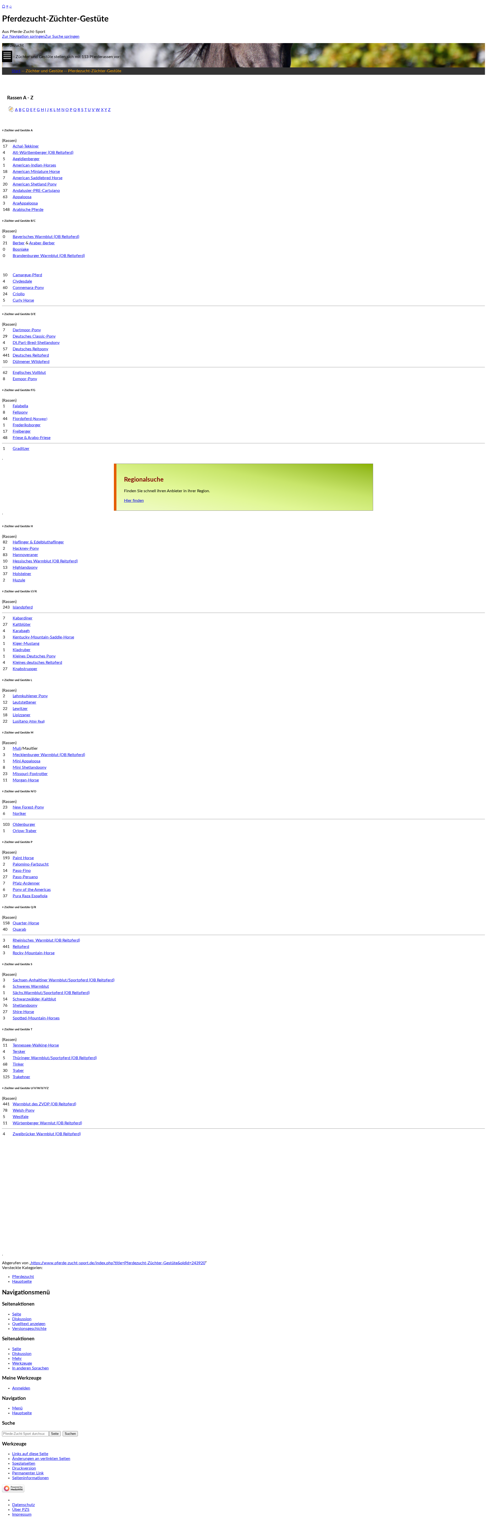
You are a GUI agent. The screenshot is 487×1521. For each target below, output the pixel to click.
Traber (18, 1071)
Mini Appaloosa (26, 761)
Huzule (19, 580)
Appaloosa (22, 197)
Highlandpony (25, 567)
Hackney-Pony (26, 548)
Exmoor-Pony (25, 379)
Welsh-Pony (23, 1110)
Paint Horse (23, 858)
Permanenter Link (28, 1473)
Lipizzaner (21, 715)
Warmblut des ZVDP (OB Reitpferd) (44, 1104)
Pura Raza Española (30, 896)
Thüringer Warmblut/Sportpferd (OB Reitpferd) (55, 1058)
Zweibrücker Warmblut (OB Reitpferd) (47, 1134)
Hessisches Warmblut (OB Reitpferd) (45, 561)
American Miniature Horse (36, 172)
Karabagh (21, 631)
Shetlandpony (25, 1005)
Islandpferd (23, 607)
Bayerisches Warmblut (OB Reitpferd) (46, 237)
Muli (17, 748)
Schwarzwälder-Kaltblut (34, 999)
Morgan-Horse (26, 780)
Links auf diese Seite (30, 1454)
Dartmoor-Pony (27, 330)
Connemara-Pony (28, 288)
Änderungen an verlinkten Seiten (41, 1459)
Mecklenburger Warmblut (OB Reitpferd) (49, 755)
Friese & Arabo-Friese (31, 438)
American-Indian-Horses (34, 165)
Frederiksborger (27, 425)
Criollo (19, 294)
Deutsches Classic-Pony (34, 336)
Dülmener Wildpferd (31, 362)
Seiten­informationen (30, 1478)
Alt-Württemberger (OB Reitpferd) (43, 153)
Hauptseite (22, 1281)
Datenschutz (23, 1505)
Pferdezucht (23, 1277)
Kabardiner (22, 618)
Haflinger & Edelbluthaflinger (38, 542)
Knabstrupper (25, 669)
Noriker (19, 814)
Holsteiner (22, 574)
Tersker (19, 1052)
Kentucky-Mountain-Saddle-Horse (43, 637)
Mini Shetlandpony (29, 767)
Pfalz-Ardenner (26, 883)
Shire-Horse (23, 1012)
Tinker (18, 1064)
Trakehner (21, 1077)
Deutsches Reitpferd (31, 355)
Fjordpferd (30, 419)
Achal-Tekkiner (26, 146)
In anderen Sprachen (30, 1368)
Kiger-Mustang (26, 644)
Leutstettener (24, 702)
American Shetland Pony (35, 184)
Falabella (20, 406)
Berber (19, 243)
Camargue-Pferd (27, 275)
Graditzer (21, 449)
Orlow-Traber (25, 831)
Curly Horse (23, 300)
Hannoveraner (25, 555)
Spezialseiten (23, 1463)
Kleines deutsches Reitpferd (37, 663)
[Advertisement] (154, 1197)
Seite (16, 1314)
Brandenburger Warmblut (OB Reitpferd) (49, 256)
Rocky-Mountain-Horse (34, 953)
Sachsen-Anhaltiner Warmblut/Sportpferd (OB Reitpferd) (63, 980)
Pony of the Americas (32, 890)
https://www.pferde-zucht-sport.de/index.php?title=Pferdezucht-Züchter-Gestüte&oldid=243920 (118, 1263)
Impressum (21, 1514)
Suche (8, 1423)
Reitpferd (21, 947)
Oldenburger (24, 824)
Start (16, 71)
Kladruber (21, 650)
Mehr (17, 1359)
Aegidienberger (26, 159)
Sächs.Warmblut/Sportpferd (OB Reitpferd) (51, 993)
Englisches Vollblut (29, 373)
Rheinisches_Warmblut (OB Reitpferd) (46, 940)
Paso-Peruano (25, 877)
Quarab (19, 929)
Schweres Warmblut (31, 986)
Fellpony (20, 412)
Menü (17, 1408)
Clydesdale (22, 281)
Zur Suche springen (62, 36)
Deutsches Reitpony (30, 349)
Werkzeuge (22, 1363)
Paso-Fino (22, 871)
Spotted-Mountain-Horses (36, 1018)
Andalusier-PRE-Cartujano (36, 191)
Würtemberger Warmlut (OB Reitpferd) (47, 1123)
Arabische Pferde (28, 210)
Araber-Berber (42, 243)
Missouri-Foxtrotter (30, 774)
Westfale (20, 1117)
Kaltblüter (22, 624)
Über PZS (20, 1510)
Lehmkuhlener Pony (30, 696)
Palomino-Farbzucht (31, 864)
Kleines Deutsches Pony (34, 656)
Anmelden (21, 1388)
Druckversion (24, 1468)
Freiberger (22, 431)
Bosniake (21, 249)
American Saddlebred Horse (37, 178)
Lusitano (29, 721)
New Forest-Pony (28, 807)
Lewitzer (20, 709)
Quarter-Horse (26, 923)
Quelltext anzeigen (28, 1324)
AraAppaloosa (25, 203)
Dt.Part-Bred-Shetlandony (36, 343)
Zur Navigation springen (23, 36)
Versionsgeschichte (29, 1329)
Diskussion (21, 1319)
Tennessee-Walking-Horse (36, 1045)
